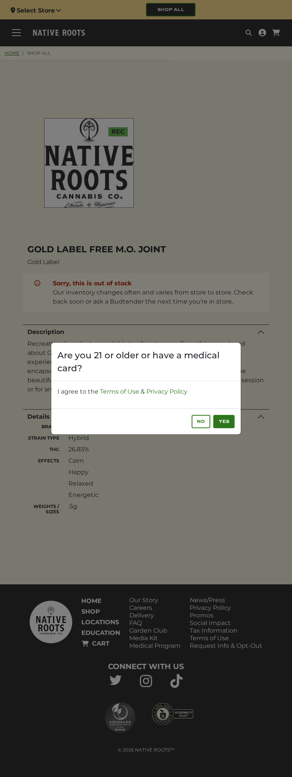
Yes (224, 421)
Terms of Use (119, 391)
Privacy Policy (166, 391)
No (201, 421)
